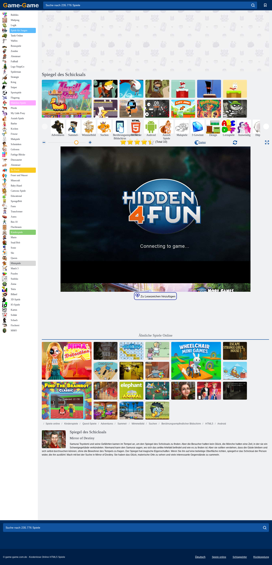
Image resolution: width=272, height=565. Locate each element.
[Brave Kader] (105, 89)
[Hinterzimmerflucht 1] (131, 371)
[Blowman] (131, 89)
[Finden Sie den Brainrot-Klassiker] (67, 401)
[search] (253, 5)
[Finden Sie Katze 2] (157, 351)
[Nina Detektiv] (67, 361)
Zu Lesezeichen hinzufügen (157, 296)
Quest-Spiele (89, 423)
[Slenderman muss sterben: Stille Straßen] (235, 391)
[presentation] (45, 126)
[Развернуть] (267, 142)
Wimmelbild (137, 423)
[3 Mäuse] (105, 109)
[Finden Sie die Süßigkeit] (157, 371)
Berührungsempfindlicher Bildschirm (181, 423)
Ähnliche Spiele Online (155, 335)
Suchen (152, 423)
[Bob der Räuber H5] (235, 109)
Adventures (106, 423)
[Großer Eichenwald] (209, 109)
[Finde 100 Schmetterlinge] (131, 411)
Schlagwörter (240, 557)
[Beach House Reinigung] (105, 411)
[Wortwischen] (131, 351)
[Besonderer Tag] (183, 391)
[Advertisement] (98, 40)
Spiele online (53, 423)
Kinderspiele (71, 423)
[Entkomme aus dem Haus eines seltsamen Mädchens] (235, 351)
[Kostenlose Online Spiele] (21, 5)
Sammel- (122, 423)
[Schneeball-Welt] (235, 89)
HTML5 (209, 423)
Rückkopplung (261, 557)
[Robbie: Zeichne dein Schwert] (131, 109)
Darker (202, 142)
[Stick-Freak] (209, 89)
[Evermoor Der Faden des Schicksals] (105, 391)
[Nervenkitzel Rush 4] (67, 99)
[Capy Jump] (183, 109)
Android (221, 423)
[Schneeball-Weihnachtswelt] (183, 89)
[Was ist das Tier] (131, 391)
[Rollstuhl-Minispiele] (196, 361)
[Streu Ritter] (157, 89)
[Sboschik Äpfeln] (157, 411)
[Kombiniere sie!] (105, 371)
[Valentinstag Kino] (209, 391)
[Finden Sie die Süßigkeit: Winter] (235, 371)
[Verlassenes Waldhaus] (105, 351)
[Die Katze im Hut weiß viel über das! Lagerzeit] (157, 391)
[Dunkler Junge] (157, 109)
